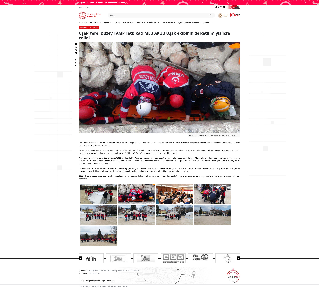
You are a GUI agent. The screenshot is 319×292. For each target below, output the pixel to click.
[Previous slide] (81, 258)
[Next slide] (237, 258)
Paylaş (75, 65)
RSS (88, 7)
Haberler (94, 27)
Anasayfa (82, 7)
